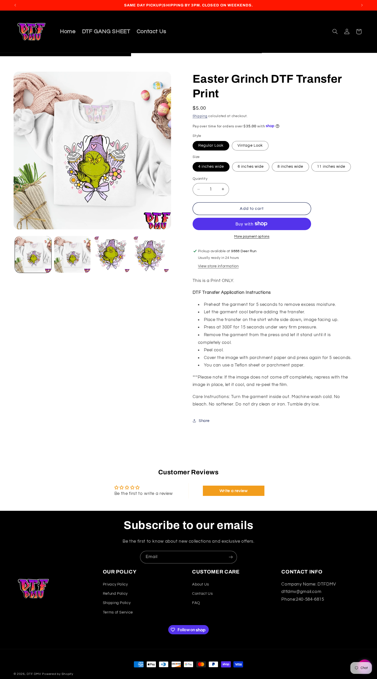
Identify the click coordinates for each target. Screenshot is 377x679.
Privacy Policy (115, 584)
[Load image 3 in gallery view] (111, 254)
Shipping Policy (117, 603)
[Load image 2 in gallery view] (72, 254)
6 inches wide (251, 166)
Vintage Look (250, 145)
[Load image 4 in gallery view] (151, 254)
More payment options (252, 236)
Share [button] (204, 421)
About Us (200, 584)
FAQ (196, 603)
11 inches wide (331, 166)
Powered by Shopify (57, 674)
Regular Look (211, 145)
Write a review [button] (234, 491)
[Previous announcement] (15, 5)
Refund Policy (115, 594)
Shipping (200, 116)
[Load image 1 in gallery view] (33, 254)
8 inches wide (290, 166)
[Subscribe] (231, 557)
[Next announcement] (362, 5)
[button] (335, 31)
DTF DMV (34, 674)
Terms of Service (118, 612)
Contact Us (202, 594)
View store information (218, 266)
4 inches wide (211, 166)
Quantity (200, 179)
